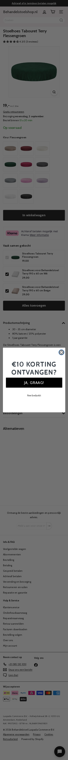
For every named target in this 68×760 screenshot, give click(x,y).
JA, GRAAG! (34, 382)
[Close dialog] (61, 352)
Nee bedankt (34, 395)
